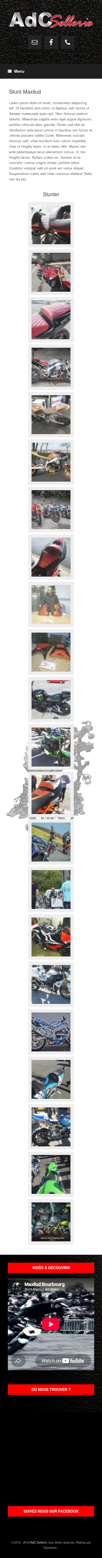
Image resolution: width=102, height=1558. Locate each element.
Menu (19, 71)
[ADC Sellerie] (51, 20)
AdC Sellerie (38, 1542)
